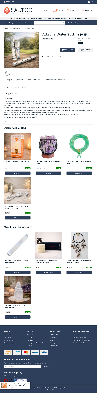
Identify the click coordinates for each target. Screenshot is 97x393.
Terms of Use (54, 335)
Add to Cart (68, 50)
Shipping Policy (54, 343)
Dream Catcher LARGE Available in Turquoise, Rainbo (78, 262)
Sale (20, 23)
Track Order (7, 337)
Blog (76, 23)
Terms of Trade (54, 346)
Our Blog (29, 337)
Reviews (30, 80)
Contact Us (46, 10)
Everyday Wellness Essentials (81, 340)
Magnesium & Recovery (80, 337)
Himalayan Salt (77, 335)
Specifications (20, 80)
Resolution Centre (9, 340)
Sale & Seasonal (15, 29)
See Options (48, 173)
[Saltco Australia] (18, 10)
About (70, 23)
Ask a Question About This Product (54, 80)
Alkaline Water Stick (28, 29)
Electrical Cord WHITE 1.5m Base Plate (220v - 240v (16, 207)
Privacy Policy (54, 337)
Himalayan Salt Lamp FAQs (35, 343)
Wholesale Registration (11, 343)
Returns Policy (54, 340)
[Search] (63, 23)
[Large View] (7, 73)
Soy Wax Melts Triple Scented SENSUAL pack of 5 (46, 262)
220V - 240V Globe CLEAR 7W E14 (17, 161)
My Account (7, 335)
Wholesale (27, 23)
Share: (44, 38)
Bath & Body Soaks (79, 343)
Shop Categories (10, 23)
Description (9, 80)
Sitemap (29, 346)
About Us (30, 335)
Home (6, 29)
